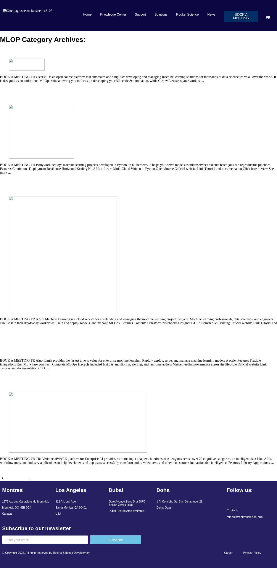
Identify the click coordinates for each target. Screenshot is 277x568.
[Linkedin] (216, 498)
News (211, 14)
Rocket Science (187, 14)
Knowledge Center (113, 14)
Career (228, 552)
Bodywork (11, 97)
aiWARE (10, 385)
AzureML (11, 189)
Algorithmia (13, 343)
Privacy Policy (252, 552)
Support (140, 14)
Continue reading (12, 88)
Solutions (161, 14)
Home (87, 14)
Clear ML (11, 51)
